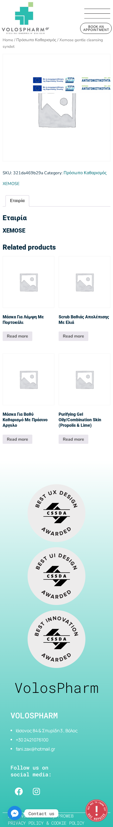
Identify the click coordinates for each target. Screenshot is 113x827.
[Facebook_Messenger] (15, 813)
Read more (17, 336)
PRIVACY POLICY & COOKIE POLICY (46, 823)
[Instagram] (36, 791)
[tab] (17, 201)
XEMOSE (11, 184)
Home (8, 40)
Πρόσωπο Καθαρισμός (36, 40)
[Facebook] (19, 791)
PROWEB (66, 816)
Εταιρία (17, 201)
